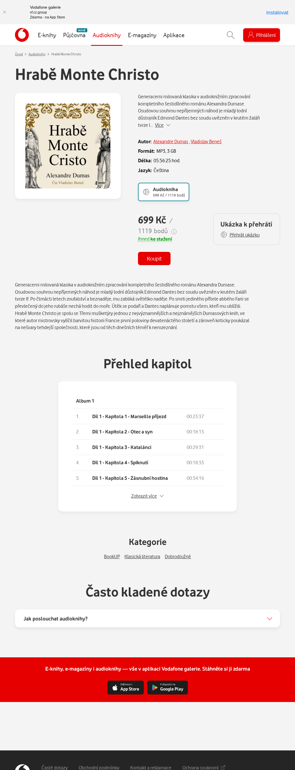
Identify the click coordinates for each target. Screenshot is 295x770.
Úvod (19, 54)
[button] (240, 235)
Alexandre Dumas (170, 141)
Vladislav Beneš (206, 141)
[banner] (22, 35)
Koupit (154, 258)
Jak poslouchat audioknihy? (56, 618)
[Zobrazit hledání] (231, 35)
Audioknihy (37, 54)
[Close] (4, 12)
